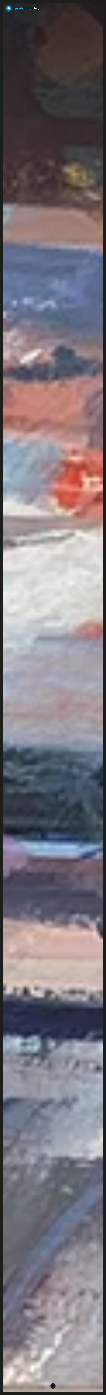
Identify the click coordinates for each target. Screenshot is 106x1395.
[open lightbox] (53, 697)
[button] (100, 8)
